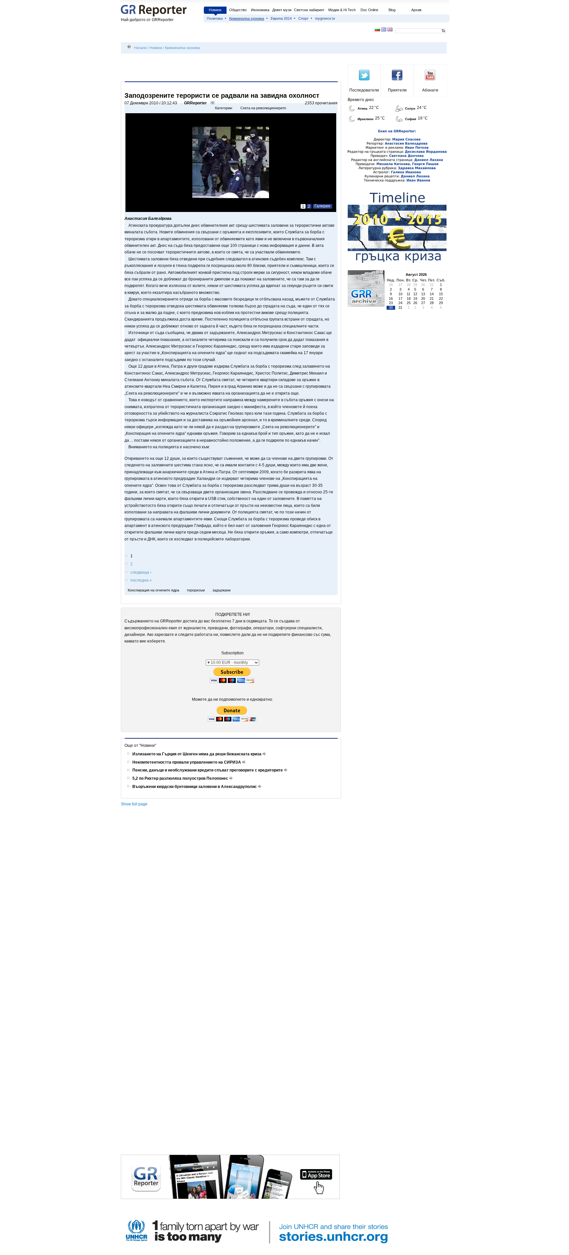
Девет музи (281, 10)
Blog (392, 10)
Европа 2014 (281, 18)
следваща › (140, 572)
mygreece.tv (325, 18)
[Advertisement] (232, 68)
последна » (141, 580)
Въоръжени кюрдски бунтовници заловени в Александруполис (195, 786)
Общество (238, 10)
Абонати (430, 90)
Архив (416, 10)
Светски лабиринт (309, 10)
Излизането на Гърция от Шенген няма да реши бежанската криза (197, 754)
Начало (140, 48)
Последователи (364, 90)
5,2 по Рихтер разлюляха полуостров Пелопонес (180, 778)
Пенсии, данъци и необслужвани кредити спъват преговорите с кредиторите (208, 770)
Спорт (303, 18)
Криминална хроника (246, 18)
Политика (215, 18)
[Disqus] (232, 900)
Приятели (397, 90)
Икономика (260, 10)
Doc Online (369, 10)
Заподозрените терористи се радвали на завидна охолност (221, 95)
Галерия (322, 206)
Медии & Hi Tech (342, 10)
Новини (215, 10)
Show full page (134, 804)
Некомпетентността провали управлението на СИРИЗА (187, 762)
